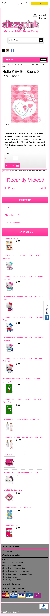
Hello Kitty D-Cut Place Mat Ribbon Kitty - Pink (20, 472)
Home (7, 207)
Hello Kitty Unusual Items (12, 580)
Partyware (25, 64)
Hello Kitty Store (6, 64)
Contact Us (7, 551)
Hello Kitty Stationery (11, 577)
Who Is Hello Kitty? (12, 215)
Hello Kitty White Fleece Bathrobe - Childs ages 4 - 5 (23, 437)
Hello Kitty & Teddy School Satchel (16, 455)
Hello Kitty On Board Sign (12, 490)
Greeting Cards (16, 64)
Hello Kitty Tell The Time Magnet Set (17, 507)
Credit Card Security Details (14, 588)
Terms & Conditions (12, 223)
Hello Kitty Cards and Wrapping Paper (17, 574)
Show (43, 60)
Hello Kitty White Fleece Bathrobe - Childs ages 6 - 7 (23, 420)
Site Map (6, 559)
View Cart (42, 15)
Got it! (39, 3)
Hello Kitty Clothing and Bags (14, 568)
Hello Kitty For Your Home (13, 562)
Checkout (42, 18)
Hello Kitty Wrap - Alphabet (13, 238)
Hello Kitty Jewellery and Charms (16, 571)
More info (22, 4)
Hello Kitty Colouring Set (12, 525)
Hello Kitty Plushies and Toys (14, 565)
